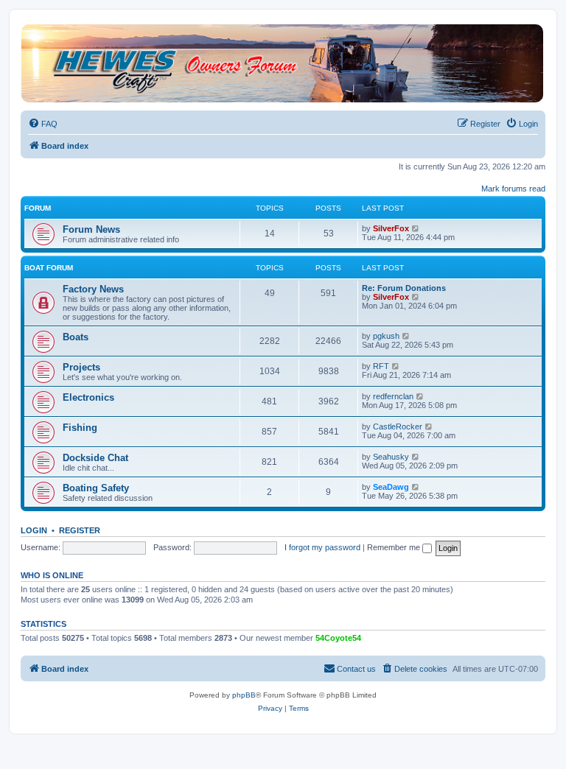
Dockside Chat (95, 457)
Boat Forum (48, 268)
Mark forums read (513, 188)
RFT (381, 366)
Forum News (91, 229)
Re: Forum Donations (404, 288)
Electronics (88, 397)
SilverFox (391, 228)
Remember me (394, 547)
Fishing (80, 427)
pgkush (386, 335)
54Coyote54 (338, 637)
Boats (75, 337)
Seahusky (391, 456)
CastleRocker (397, 426)
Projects (81, 367)
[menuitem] (42, 124)
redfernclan (393, 396)
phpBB (244, 695)
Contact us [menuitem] (356, 668)
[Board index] (282, 63)
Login (34, 530)
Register (79, 530)
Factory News (93, 289)
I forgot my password (322, 547)
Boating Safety (96, 488)
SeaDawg (391, 486)
